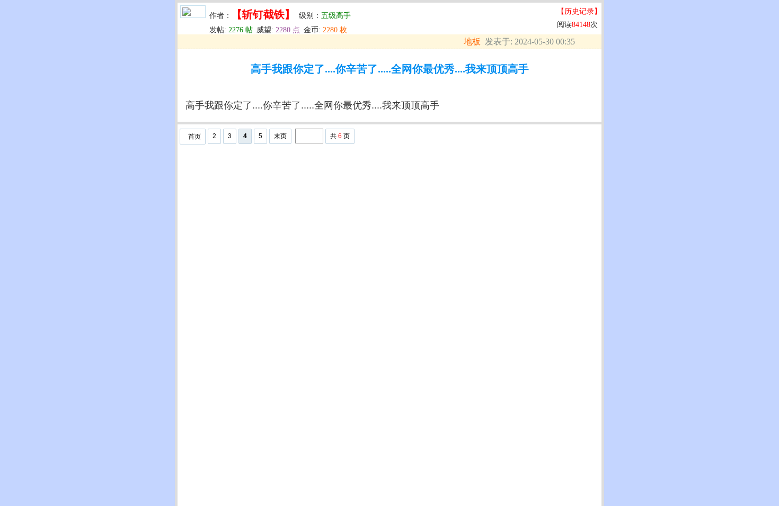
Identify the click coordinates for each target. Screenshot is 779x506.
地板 (472, 41)
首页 (194, 136)
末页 (280, 136)
